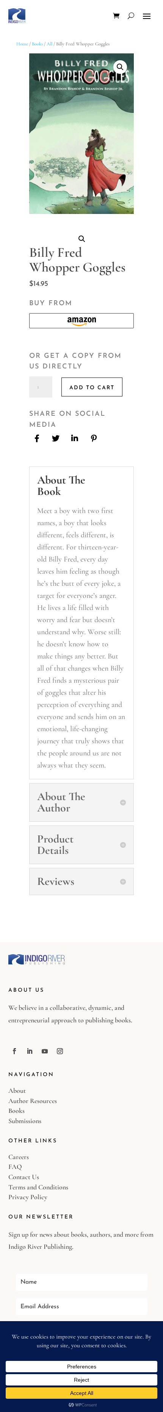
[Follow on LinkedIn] (30, 1051)
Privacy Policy (27, 1197)
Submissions (24, 1121)
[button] (120, 67)
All (49, 44)
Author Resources (32, 1101)
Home (22, 44)
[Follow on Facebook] (14, 1051)
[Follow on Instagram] (60, 1051)
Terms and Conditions (38, 1187)
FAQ (15, 1166)
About (17, 1090)
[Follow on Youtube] (45, 1051)
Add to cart (91, 388)
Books (37, 44)
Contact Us (23, 1177)
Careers (18, 1157)
